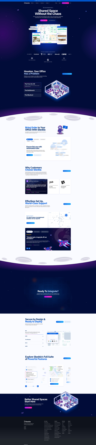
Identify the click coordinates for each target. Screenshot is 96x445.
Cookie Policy (70, 430)
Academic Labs (46, 434)
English (25, 426)
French (25, 427)
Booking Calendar (57, 437)
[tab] (29, 139)
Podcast (63, 425)
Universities (45, 430)
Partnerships (64, 430)
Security (69, 426)
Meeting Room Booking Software (48, 425)
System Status (70, 425)
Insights (63, 433)
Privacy (69, 429)
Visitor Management (57, 425)
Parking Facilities (46, 433)
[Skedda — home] (27, 3)
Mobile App (56, 430)
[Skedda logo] (27, 421)
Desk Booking (46, 422)
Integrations (63, 426)
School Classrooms (47, 438)
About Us (69, 422)
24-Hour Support (57, 429)
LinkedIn (69, 433)
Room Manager (57, 434)
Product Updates (64, 429)
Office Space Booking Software (48, 426)
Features (63, 422)
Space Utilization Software (47, 429)
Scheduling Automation (58, 433)
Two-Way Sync (56, 426)
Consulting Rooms (46, 437)
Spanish (25, 428)
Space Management (57, 422)
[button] (33, 3)
